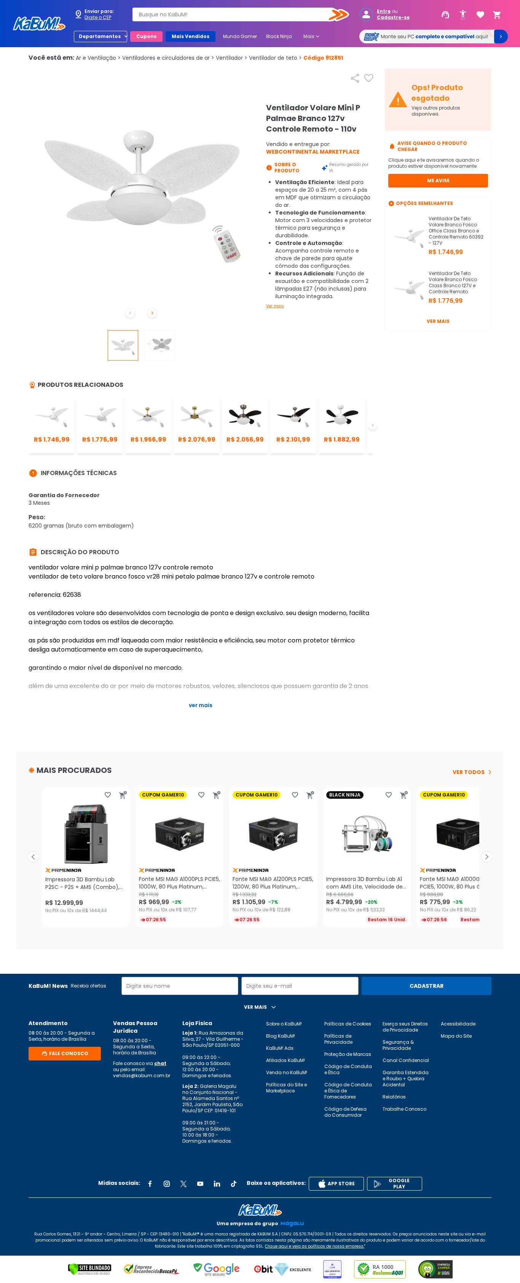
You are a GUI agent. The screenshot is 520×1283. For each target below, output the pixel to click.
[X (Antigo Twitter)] (183, 1183)
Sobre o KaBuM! (284, 1024)
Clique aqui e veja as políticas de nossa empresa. (314, 1246)
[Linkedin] (217, 1183)
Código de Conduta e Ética (348, 1069)
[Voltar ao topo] (260, 1210)
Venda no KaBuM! (286, 1072)
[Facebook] (150, 1183)
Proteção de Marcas (347, 1054)
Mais (312, 36)
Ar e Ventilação (98, 58)
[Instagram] (167, 1183)
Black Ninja (279, 36)
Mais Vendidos (190, 36)
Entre (384, 11)
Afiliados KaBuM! (285, 1060)
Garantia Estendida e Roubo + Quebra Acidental (406, 1078)
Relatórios (394, 1097)
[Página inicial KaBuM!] (39, 23)
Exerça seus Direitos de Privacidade (405, 1027)
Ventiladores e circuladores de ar (168, 58)
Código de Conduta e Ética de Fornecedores (348, 1090)
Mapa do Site (456, 1036)
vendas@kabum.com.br (141, 1075)
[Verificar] (90, 1269)
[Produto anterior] (33, 857)
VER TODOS (469, 772)
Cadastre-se (393, 17)
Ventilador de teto (275, 58)
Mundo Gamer (240, 36)
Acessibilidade (458, 1024)
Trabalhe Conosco (404, 1109)
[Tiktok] (234, 1183)
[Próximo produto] (487, 857)
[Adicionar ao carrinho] (123, 795)
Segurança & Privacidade (398, 1045)
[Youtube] (200, 1183)
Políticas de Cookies (347, 1024)
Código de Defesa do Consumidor (345, 1112)
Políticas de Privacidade (338, 1039)
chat (160, 1063)
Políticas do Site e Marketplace (286, 1087)
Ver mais (275, 306)
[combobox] (235, 14)
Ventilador (231, 58)
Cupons (146, 36)
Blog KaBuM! (280, 1036)
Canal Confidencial (406, 1060)
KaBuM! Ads (279, 1048)
